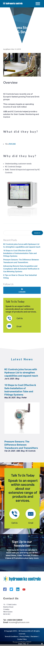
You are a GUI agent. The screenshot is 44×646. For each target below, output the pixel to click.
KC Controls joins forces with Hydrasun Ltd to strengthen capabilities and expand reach (21, 372)
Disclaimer (34, 636)
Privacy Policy (24, 636)
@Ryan (7, 49)
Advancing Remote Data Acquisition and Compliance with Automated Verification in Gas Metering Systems (21, 269)
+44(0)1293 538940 (14, 620)
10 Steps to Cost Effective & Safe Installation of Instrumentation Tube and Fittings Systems (20, 253)
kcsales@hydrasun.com (19, 622)
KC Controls (30, 451)
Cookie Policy (22, 639)
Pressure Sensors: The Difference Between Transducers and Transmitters (21, 444)
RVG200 (12, 144)
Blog (17, 378)
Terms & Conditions (11, 636)
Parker (24, 397)
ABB (18, 451)
